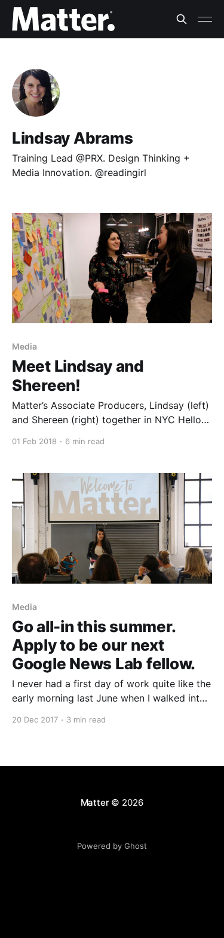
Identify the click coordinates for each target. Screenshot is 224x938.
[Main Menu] (205, 19)
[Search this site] (181, 19)
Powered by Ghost (112, 846)
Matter (95, 802)
